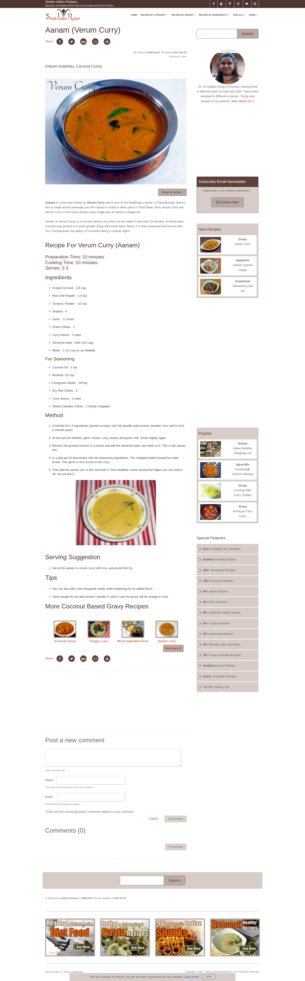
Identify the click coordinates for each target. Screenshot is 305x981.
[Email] (95, 41)
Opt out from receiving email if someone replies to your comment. (90, 811)
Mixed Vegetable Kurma (132, 641)
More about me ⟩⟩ (243, 101)
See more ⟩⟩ (173, 648)
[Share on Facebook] (59, 41)
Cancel (153, 818)
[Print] (107, 41)
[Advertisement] (115, 701)
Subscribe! (229, 202)
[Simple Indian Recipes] (63, 15)
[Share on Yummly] (83, 41)
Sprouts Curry (167, 641)
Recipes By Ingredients (214, 18)
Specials (240, 18)
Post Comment (176, 847)
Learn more (191, 977)
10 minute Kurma (65, 641)
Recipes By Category (155, 18)
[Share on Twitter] (71, 41)
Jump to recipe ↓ (172, 192)
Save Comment (175, 819)
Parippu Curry (99, 641)
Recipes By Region (184, 18)
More (254, 18)
